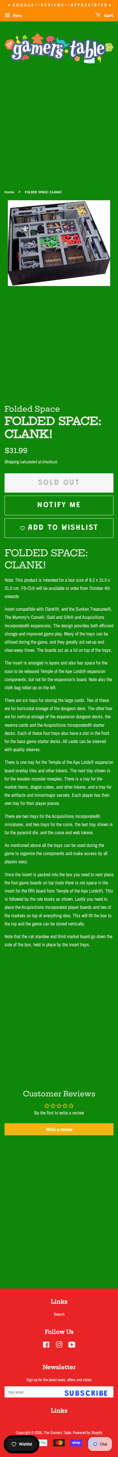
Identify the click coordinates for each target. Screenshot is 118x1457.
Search (59, 1314)
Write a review (59, 1129)
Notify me (58, 505)
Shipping (12, 461)
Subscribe (86, 1393)
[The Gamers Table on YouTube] (71, 1346)
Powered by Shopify (88, 1432)
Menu (17, 15)
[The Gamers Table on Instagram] (59, 1346)
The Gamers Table (57, 1432)
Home (9, 192)
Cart (108, 16)
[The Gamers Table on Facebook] (46, 1346)
